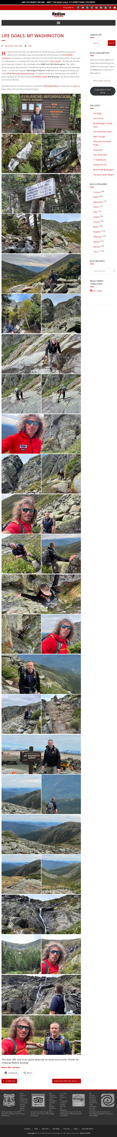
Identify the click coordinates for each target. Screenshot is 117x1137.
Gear (95, 212)
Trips (30, 46)
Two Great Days (100, 155)
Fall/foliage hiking (50, 86)
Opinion (96, 242)
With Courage (99, 136)
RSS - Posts (97, 291)
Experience (98, 202)
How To (96, 222)
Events (96, 197)
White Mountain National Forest (20, 73)
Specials (96, 246)
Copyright (31, 1133)
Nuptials (96, 231)
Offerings (97, 237)
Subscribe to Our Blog (103, 91)
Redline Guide (41, 76)
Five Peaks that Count (102, 131)
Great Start (98, 150)
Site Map (56, 1129)
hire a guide (56, 61)
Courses (96, 192)
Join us (77, 86)
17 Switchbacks (99, 160)
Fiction (96, 207)
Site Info (45, 1129)
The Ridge (97, 113)
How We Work (87, 1129)
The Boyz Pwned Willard (103, 174)
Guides (96, 217)
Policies (67, 1129)
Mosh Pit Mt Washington (103, 169)
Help (36, 1129)
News (95, 227)
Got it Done (98, 118)
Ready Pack (62, 2)
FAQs (76, 1129)
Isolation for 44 (99, 164)
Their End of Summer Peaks (102, 143)
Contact (27, 1129)
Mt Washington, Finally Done (102, 125)
